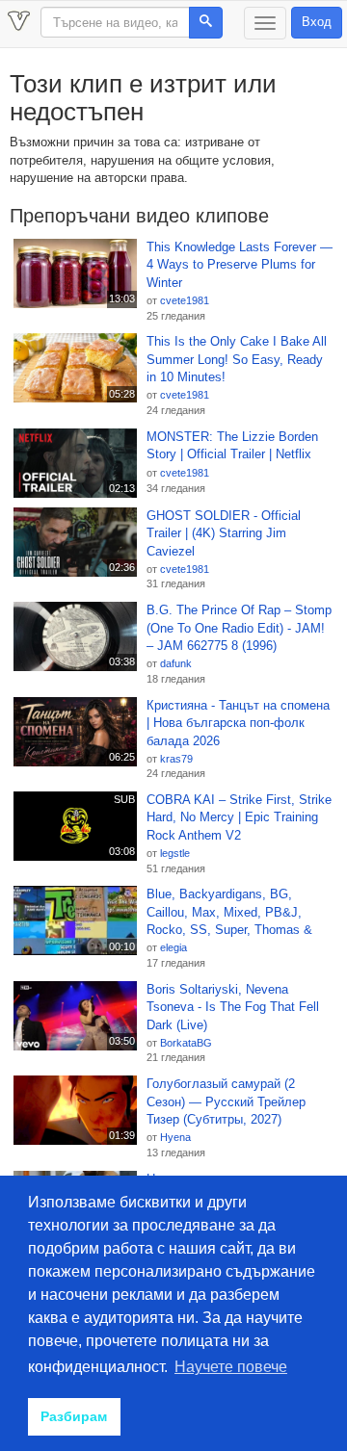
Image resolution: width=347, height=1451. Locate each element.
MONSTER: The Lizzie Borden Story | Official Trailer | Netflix (232, 445)
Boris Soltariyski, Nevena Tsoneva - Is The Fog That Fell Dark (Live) (233, 1007)
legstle (175, 853)
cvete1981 (184, 300)
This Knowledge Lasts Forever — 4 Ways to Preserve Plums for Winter (240, 265)
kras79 (176, 758)
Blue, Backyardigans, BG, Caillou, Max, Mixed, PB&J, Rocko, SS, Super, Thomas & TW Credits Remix (229, 913)
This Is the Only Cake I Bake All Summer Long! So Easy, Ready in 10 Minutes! (237, 359)
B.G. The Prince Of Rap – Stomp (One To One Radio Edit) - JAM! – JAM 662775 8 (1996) (239, 628)
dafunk (176, 663)
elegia (173, 947)
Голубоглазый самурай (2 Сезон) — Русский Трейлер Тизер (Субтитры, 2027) (226, 1101)
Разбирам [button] (73, 1416)
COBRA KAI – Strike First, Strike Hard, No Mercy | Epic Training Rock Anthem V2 (239, 817)
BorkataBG (186, 1043)
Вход (317, 21)
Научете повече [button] (230, 1367)
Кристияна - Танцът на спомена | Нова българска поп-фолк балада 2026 (238, 723)
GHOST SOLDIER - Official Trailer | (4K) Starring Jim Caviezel (224, 533)
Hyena (175, 1137)
